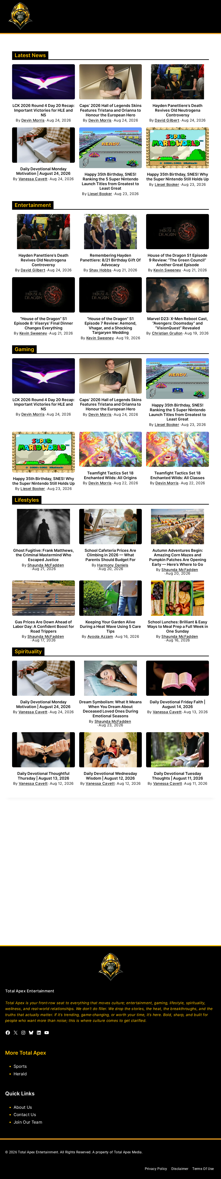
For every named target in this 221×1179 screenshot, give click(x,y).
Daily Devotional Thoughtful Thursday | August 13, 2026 (43, 775)
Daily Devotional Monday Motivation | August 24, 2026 (43, 171)
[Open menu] (212, 16)
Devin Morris (32, 120)
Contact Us (25, 1114)
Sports (20, 1066)
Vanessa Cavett (33, 179)
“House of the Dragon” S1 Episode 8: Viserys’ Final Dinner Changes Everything (43, 323)
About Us (23, 1107)
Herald (20, 1073)
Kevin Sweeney (167, 270)
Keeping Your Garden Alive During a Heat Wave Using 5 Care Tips (110, 626)
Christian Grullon (167, 333)
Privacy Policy (156, 1169)
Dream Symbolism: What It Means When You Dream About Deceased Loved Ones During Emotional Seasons (110, 709)
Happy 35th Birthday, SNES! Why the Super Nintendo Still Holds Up (177, 176)
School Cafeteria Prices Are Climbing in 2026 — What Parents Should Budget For (110, 555)
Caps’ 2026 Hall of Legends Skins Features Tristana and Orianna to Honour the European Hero (110, 110)
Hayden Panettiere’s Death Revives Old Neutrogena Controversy (177, 110)
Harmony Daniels (112, 565)
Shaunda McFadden (45, 565)
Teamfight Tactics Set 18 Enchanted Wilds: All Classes (177, 475)
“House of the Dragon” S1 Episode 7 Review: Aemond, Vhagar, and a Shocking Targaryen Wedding (110, 325)
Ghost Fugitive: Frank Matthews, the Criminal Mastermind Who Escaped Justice (43, 555)
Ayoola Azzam (100, 636)
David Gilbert (167, 120)
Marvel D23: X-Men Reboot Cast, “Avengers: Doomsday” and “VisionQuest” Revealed (177, 323)
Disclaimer (179, 1169)
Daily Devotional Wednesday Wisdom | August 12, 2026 (110, 775)
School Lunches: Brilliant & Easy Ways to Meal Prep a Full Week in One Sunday (177, 626)
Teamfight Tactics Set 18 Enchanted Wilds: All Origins (110, 475)
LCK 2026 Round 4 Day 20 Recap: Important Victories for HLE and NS (43, 110)
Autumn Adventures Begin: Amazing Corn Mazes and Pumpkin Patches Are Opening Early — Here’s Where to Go (177, 557)
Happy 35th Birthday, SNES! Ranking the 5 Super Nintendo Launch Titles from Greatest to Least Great (110, 181)
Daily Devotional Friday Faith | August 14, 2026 (177, 704)
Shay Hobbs (100, 270)
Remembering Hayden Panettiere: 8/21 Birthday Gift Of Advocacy (110, 260)
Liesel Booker (100, 194)
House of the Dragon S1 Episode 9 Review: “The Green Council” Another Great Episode (177, 260)
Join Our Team (28, 1122)
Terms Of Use (203, 1169)
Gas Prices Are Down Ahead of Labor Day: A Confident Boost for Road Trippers (43, 626)
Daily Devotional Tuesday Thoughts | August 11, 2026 (177, 775)
